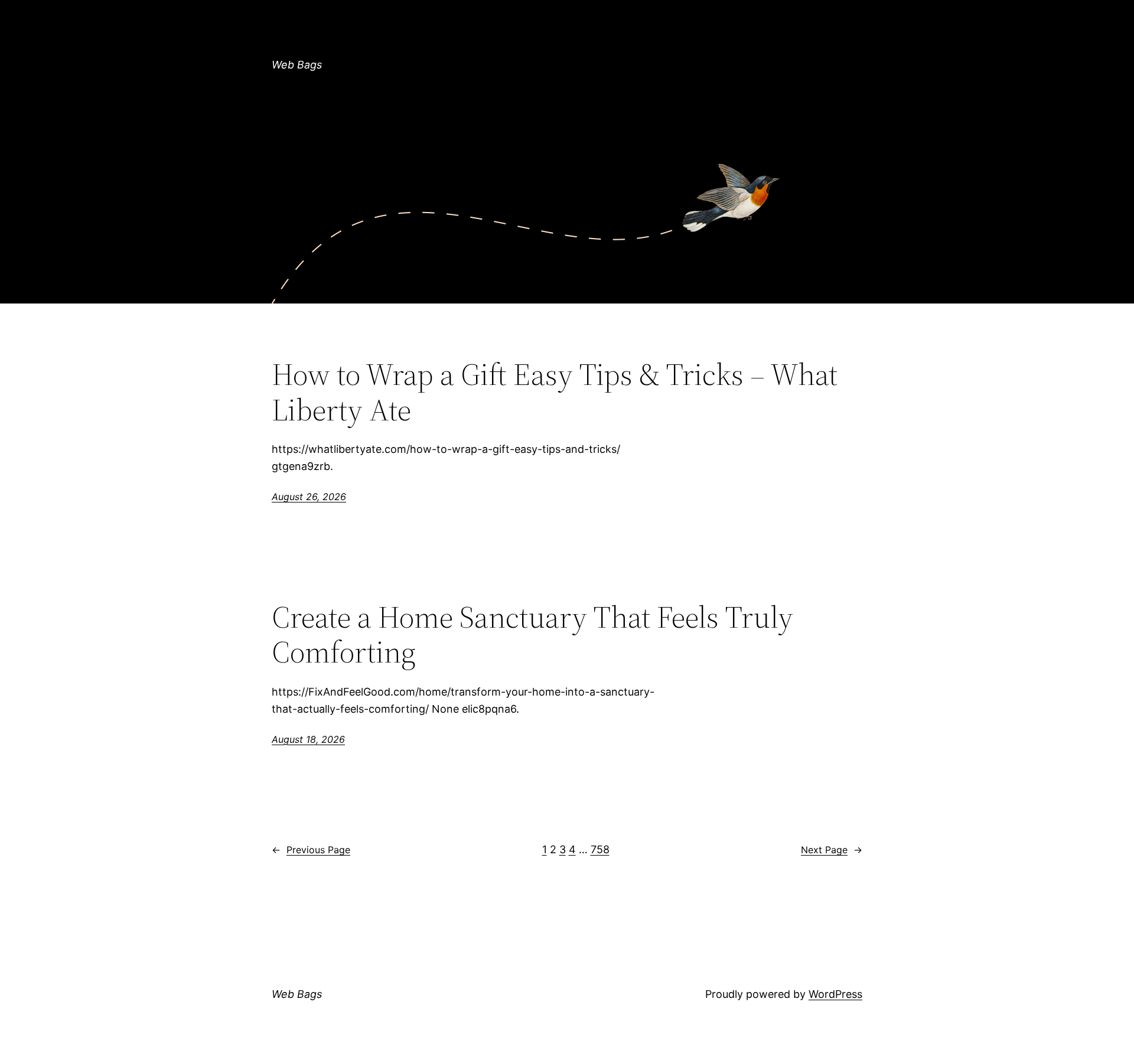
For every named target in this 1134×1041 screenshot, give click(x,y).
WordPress (835, 994)
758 (600, 849)
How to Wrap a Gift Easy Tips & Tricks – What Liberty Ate (555, 392)
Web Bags (297, 64)
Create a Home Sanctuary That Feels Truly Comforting (532, 634)
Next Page (831, 850)
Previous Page (311, 850)
